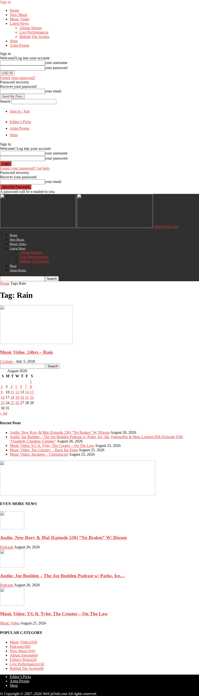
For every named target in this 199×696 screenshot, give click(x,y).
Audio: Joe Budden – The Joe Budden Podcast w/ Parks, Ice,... (62, 575)
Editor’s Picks (20, 122)
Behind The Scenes (34, 37)
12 (17, 392)
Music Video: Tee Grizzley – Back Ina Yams (44, 450)
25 (12, 403)
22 (32, 397)
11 (12, 392)
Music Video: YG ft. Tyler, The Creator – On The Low (52, 445)
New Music (19, 15)
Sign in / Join (20, 111)
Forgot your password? (17, 78)
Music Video (19, 19)
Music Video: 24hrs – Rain (26, 352)
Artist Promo (19, 45)
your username (56, 63)
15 (32, 392)
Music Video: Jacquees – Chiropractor (39, 454)
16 (3, 397)
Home (14, 10)
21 (27, 397)
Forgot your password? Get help (25, 168)
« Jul (3, 413)
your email (53, 91)
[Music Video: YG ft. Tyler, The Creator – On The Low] (12, 604)
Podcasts (6, 547)
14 (27, 392)
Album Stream (30, 28)
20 (22, 397)
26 (17, 403)
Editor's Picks (23, 660)
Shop (14, 41)
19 (17, 397)
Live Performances (33, 32)
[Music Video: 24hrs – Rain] (36, 343)
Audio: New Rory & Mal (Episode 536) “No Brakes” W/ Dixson (60, 432)
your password (56, 68)
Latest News (19, 23)
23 (3, 403)
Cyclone (6, 361)
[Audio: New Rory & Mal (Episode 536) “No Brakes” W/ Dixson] (12, 528)
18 (12, 397)
